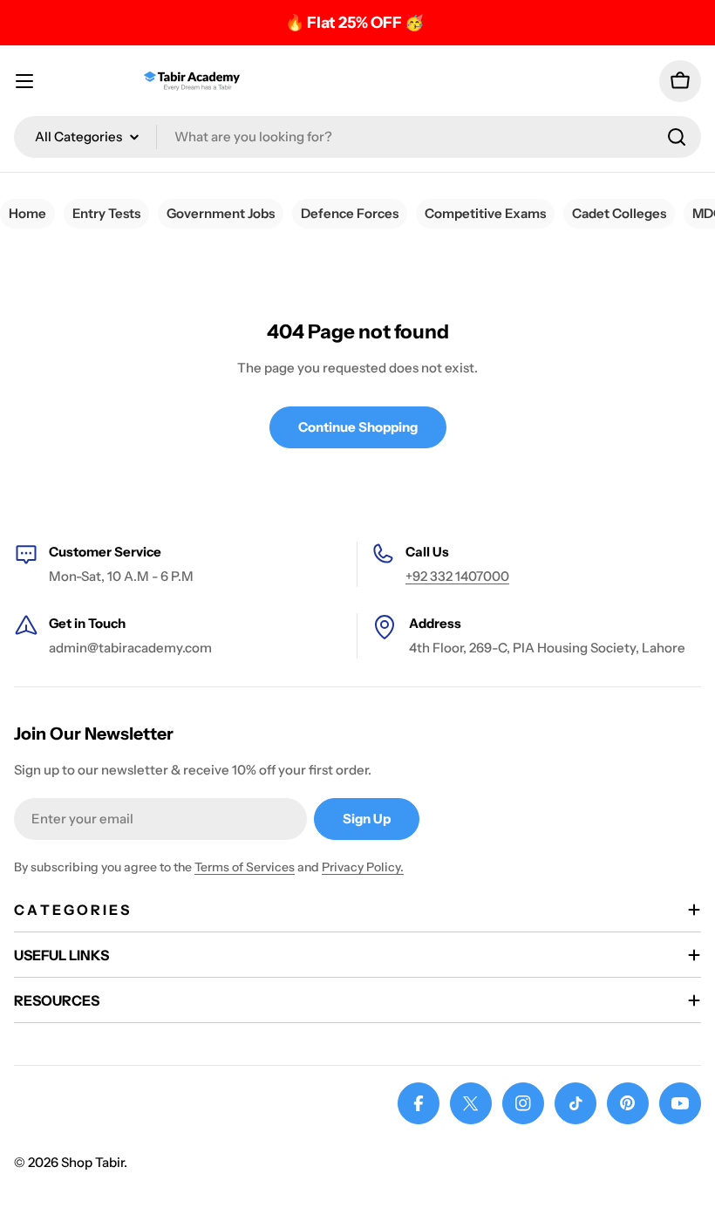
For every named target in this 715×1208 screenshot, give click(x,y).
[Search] (676, 136)
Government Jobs (221, 213)
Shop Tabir (92, 1162)
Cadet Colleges (619, 213)
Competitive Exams (485, 213)
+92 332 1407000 (457, 576)
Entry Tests (106, 213)
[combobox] (357, 137)
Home (27, 213)
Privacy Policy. (363, 867)
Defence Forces (349, 213)
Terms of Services (244, 867)
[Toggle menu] (24, 81)
